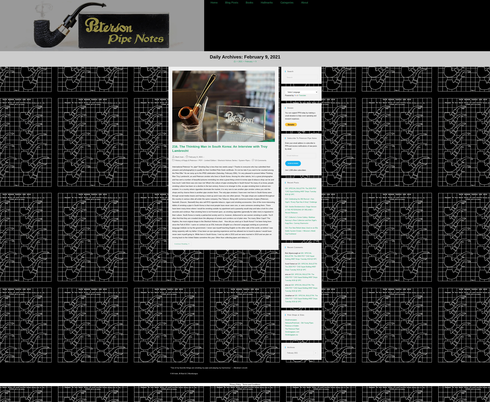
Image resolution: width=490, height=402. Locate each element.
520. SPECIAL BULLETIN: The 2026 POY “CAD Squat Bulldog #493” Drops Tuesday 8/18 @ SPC (300, 191)
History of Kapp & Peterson (186, 160)
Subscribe (293, 163)
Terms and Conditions (251, 384)
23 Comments (260, 160)
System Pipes (244, 160)
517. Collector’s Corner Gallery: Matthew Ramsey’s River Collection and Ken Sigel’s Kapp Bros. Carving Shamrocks (301, 220)
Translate (302, 95)
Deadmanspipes (291, 320)
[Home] (235, 61)
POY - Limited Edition (207, 160)
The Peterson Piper (292, 329)
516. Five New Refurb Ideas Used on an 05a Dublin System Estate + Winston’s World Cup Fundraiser (301, 231)
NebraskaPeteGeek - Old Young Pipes (299, 323)
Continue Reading (183, 243)
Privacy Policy (235, 384)
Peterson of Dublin (292, 326)
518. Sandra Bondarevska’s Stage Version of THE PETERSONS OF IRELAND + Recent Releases (300, 210)
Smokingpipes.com (292, 332)
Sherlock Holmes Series (227, 160)
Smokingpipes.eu (291, 335)
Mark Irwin (179, 157)
